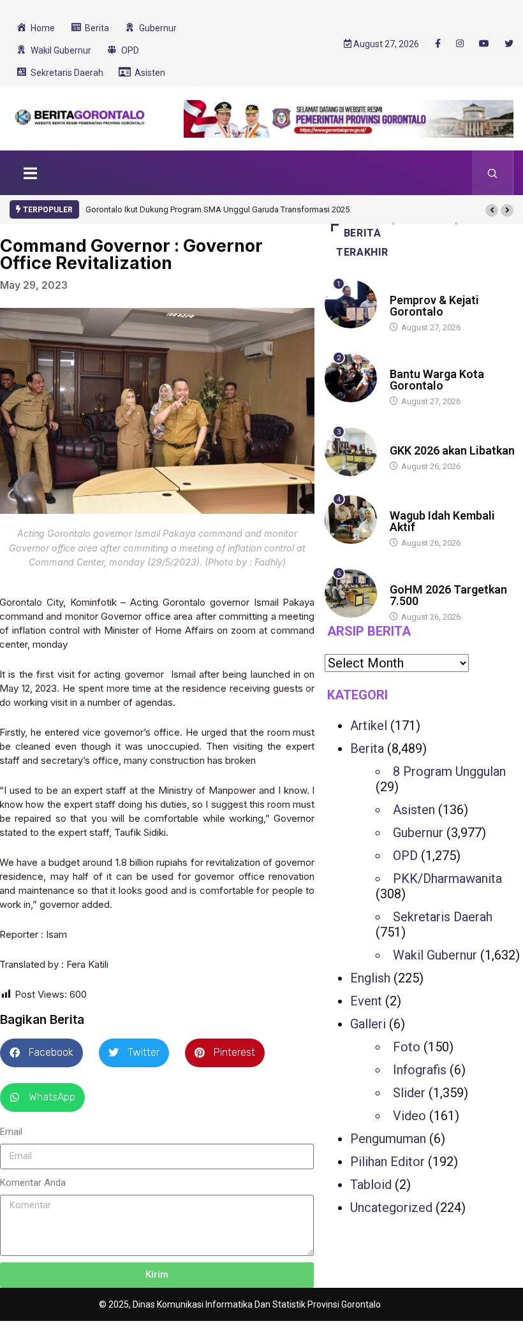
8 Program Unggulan (449, 771)
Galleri (368, 1024)
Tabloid (371, 1184)
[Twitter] (509, 44)
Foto (406, 1046)
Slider (409, 1092)
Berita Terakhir (362, 242)
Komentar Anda (33, 1182)
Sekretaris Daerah (442, 916)
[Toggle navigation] (30, 173)
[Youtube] (484, 44)
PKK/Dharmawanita (447, 878)
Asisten (414, 809)
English (370, 978)
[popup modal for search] (492, 172)
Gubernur (410, 288)
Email (11, 1131)
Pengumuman (388, 1138)
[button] (491, 210)
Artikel (368, 725)
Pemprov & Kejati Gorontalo (434, 305)
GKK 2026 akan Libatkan (452, 450)
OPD (405, 855)
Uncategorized (391, 1207)
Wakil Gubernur (435, 955)
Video (409, 1115)
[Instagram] (460, 44)
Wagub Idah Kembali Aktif (442, 521)
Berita (402, 438)
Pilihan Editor (387, 1161)
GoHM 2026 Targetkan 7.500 (448, 595)
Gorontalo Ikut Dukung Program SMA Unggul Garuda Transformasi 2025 (217, 209)
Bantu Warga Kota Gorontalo (437, 379)
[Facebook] (438, 43)
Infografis (419, 1069)
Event (366, 1001)
